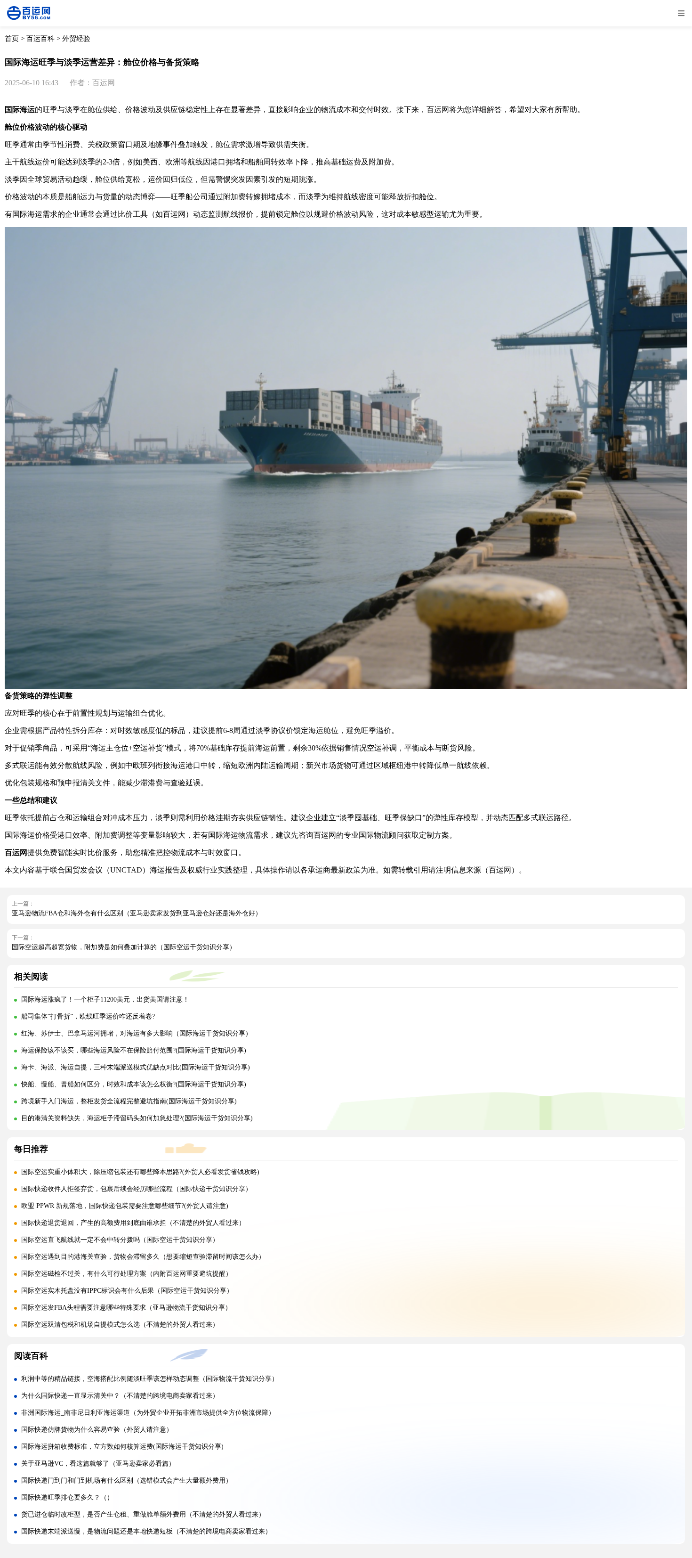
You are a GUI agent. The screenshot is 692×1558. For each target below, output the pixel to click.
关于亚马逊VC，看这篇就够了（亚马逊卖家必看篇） (98, 1463)
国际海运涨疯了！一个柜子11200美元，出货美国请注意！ (105, 999)
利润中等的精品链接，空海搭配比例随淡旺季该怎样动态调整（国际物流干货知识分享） (149, 1378)
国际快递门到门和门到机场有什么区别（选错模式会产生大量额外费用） (126, 1480)
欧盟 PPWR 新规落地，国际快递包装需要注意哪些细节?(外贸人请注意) (124, 1205)
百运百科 (40, 38)
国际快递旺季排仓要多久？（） (67, 1497)
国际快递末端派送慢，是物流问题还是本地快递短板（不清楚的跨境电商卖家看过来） (146, 1531)
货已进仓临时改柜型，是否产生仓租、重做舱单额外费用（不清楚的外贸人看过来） (143, 1514)
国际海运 (20, 110)
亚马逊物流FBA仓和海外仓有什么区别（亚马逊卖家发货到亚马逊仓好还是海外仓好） (137, 913)
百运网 (174, 214)
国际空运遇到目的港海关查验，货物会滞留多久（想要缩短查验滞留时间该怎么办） (143, 1256)
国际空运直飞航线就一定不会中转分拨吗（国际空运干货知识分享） (120, 1239)
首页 (12, 38)
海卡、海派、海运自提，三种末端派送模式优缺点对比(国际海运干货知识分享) (135, 1067)
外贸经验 (76, 38)
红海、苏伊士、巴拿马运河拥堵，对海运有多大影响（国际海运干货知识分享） (136, 1033)
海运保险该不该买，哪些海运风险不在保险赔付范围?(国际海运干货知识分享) (133, 1050)
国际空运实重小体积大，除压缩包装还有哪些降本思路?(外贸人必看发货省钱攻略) (140, 1171)
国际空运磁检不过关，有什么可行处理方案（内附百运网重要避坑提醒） (126, 1273)
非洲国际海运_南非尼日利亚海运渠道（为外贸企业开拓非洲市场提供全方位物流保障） (148, 1412)
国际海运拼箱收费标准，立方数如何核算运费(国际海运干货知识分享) (122, 1446)
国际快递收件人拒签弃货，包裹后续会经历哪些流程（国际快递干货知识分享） (136, 1188)
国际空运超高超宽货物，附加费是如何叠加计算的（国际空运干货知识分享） (124, 947)
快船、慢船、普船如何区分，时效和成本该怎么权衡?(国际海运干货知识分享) (133, 1084)
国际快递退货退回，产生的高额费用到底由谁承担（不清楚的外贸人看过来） (133, 1222)
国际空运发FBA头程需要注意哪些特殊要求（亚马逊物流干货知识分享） (126, 1307)
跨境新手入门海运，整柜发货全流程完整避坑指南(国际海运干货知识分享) (129, 1101)
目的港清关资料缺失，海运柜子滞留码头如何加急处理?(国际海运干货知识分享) (137, 1118)
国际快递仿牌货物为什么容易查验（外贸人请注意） (97, 1429)
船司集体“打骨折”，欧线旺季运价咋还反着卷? (88, 1016)
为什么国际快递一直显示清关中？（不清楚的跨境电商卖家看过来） (120, 1395)
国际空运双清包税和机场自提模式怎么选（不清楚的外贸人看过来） (120, 1324)
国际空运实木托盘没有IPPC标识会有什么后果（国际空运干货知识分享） (127, 1290)
